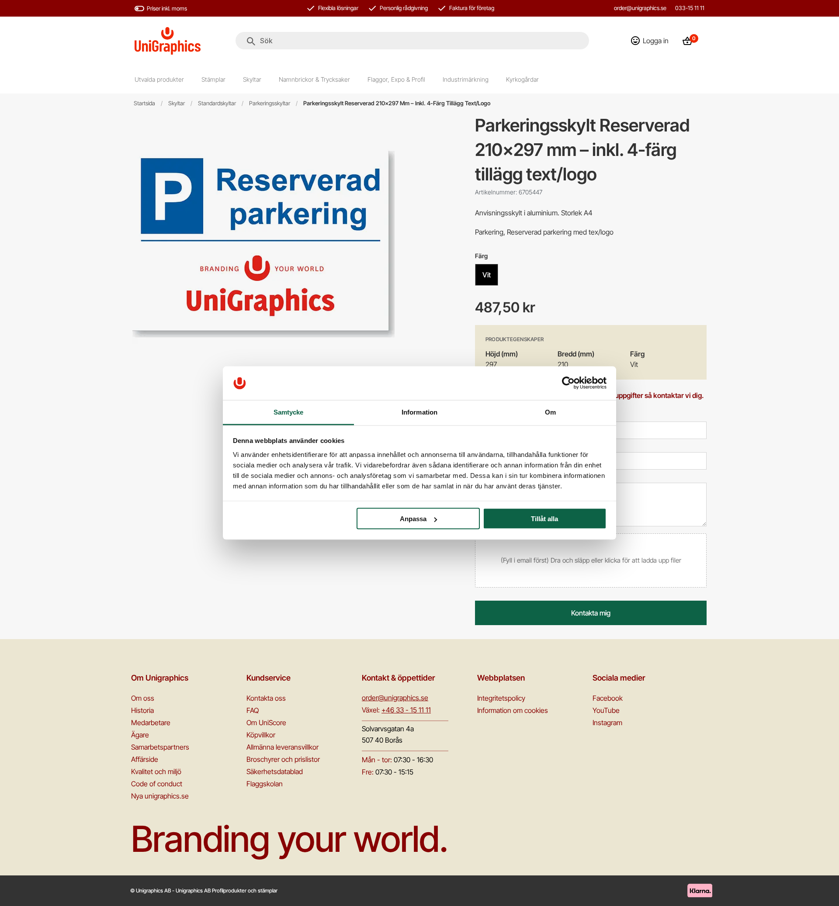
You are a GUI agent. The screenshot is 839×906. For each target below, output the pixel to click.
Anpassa (413, 518)
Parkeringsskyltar (269, 103)
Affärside (144, 759)
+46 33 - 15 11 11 (406, 709)
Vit (486, 274)
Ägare (140, 734)
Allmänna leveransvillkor (282, 747)
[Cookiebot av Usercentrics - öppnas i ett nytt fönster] (568, 383)
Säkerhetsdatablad (274, 771)
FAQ (252, 710)
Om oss (142, 698)
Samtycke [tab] (289, 411)
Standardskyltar (217, 103)
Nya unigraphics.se (160, 796)
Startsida (144, 103)
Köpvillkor (260, 734)
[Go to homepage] (168, 41)
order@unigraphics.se (640, 7)
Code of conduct (156, 783)
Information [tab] (419, 411)
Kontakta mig (590, 613)
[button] (591, 560)
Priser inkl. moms (167, 8)
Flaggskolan (264, 783)
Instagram (607, 722)
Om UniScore (266, 722)
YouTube (606, 710)
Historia (142, 710)
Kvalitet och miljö (156, 771)
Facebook (608, 698)
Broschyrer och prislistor (283, 759)
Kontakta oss (266, 698)
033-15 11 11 (689, 7)
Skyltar (176, 103)
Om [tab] (550, 411)
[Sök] (251, 41)
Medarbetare (150, 722)
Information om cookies (512, 710)
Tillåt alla (544, 518)
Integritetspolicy (501, 698)
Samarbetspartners (160, 747)
